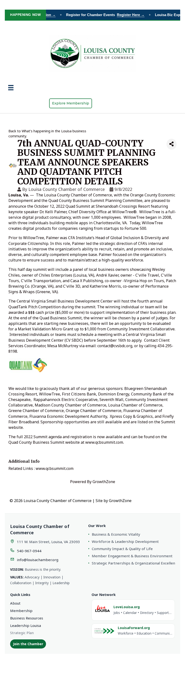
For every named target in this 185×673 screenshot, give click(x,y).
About (15, 603)
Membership (21, 610)
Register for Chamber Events (102, 15)
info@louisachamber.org (37, 559)
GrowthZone (103, 481)
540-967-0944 (29, 550)
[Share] (171, 144)
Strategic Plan (22, 632)
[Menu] (11, 88)
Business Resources (26, 618)
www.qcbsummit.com (104, 442)
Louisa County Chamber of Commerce (66, 189)
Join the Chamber (28, 644)
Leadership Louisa (25, 625)
